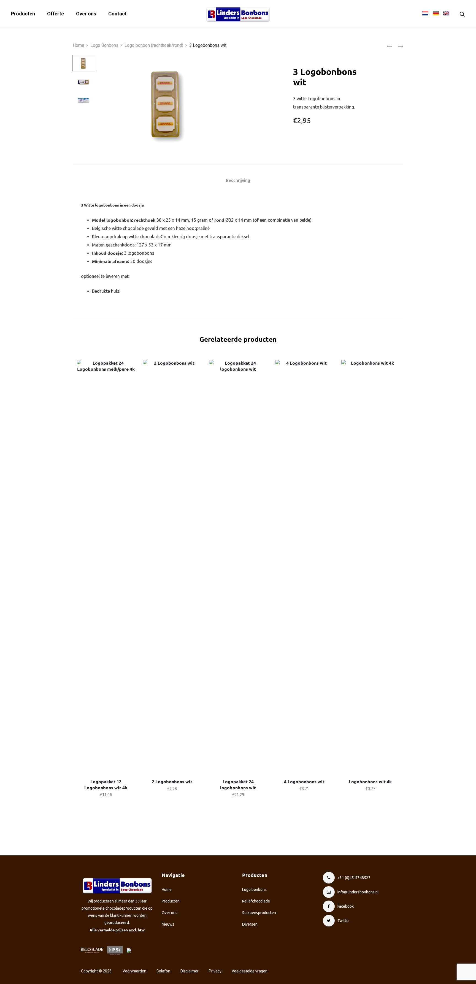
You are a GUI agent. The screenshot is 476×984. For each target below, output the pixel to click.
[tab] (238, 180)
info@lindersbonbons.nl (358, 892)
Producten (23, 14)
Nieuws (168, 924)
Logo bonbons (254, 889)
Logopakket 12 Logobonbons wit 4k (105, 784)
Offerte (55, 14)
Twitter (343, 920)
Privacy (215, 971)
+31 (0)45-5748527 (353, 877)
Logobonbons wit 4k (370, 781)
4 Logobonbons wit (304, 781)
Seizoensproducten (259, 912)
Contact (117, 14)
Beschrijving (238, 180)
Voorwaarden (134, 971)
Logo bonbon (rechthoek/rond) (154, 45)
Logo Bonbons (104, 45)
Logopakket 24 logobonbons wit (238, 784)
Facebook (345, 906)
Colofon (163, 971)
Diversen (250, 924)
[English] (446, 13)
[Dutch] (424, 13)
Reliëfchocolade (256, 901)
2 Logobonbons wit (172, 781)
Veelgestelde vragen (249, 971)
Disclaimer (189, 971)
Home (78, 45)
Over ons (86, 14)
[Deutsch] (436, 13)
